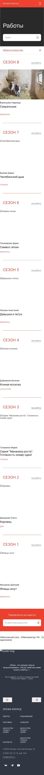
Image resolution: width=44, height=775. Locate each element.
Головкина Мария (8, 447)
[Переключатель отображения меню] (40, 3)
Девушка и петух (11, 314)
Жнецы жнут (8, 589)
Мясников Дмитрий (9, 585)
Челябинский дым (12, 177)
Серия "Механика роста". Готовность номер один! (16, 453)
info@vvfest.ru (9, 757)
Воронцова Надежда (10, 102)
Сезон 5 (11, 269)
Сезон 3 (11, 407)
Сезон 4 (11, 340)
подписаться (38, 622)
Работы (6, 716)
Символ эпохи (9, 247)
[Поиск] (38, 37)
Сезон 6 (11, 202)
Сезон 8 (11, 62)
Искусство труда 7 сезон (25, 730)
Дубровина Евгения (9, 380)
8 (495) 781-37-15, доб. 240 (14, 753)
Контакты (7, 742)
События (24, 722)
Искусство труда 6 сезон (25, 740)
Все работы (36, 63)
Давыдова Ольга (8, 518)
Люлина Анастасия (9, 310)
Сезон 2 (11, 477)
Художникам (26, 716)
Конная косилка (10, 384)
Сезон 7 (11, 132)
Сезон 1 (10, 544)
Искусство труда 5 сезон (8, 730)
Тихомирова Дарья (9, 243)
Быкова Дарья (7, 173)
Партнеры (7, 722)
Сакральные (8, 106)
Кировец (5, 521)
